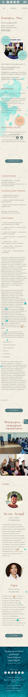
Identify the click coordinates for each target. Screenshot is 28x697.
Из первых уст (14, 410)
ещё (9, 555)
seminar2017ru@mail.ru (16, 134)
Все (4, 8)
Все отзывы (14, 635)
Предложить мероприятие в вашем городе (14, 680)
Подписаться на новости (14, 677)
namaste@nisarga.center (14, 685)
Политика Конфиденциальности (14, 688)
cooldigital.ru (19, 690)
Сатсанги (13, 8)
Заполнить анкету (14, 161)
